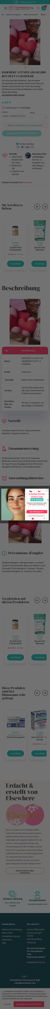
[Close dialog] (47, 490)
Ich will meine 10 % (37, 511)
